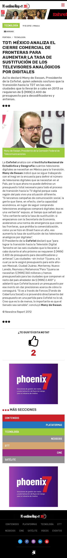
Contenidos (12, 418)
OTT (7, 445)
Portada (6, 37)
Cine (59, 452)
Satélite (10, 459)
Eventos (57, 530)
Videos (45, 530)
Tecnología (19, 37)
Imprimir (10, 32)
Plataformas (54, 425)
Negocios (56, 438)
